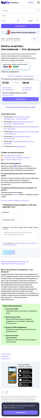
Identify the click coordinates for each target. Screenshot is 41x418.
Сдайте (16, 195)
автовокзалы (21, 146)
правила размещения (9, 244)
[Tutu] (5, 2)
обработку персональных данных (25, 243)
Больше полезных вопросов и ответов (15, 200)
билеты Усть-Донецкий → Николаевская (20, 76)
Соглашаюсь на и (20, 243)
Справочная (5, 356)
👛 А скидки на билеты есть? (11, 160)
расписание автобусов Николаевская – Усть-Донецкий (17, 118)
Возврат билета (6, 354)
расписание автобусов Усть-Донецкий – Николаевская (19, 123)
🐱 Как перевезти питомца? (11, 155)
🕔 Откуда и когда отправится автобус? (15, 157)
